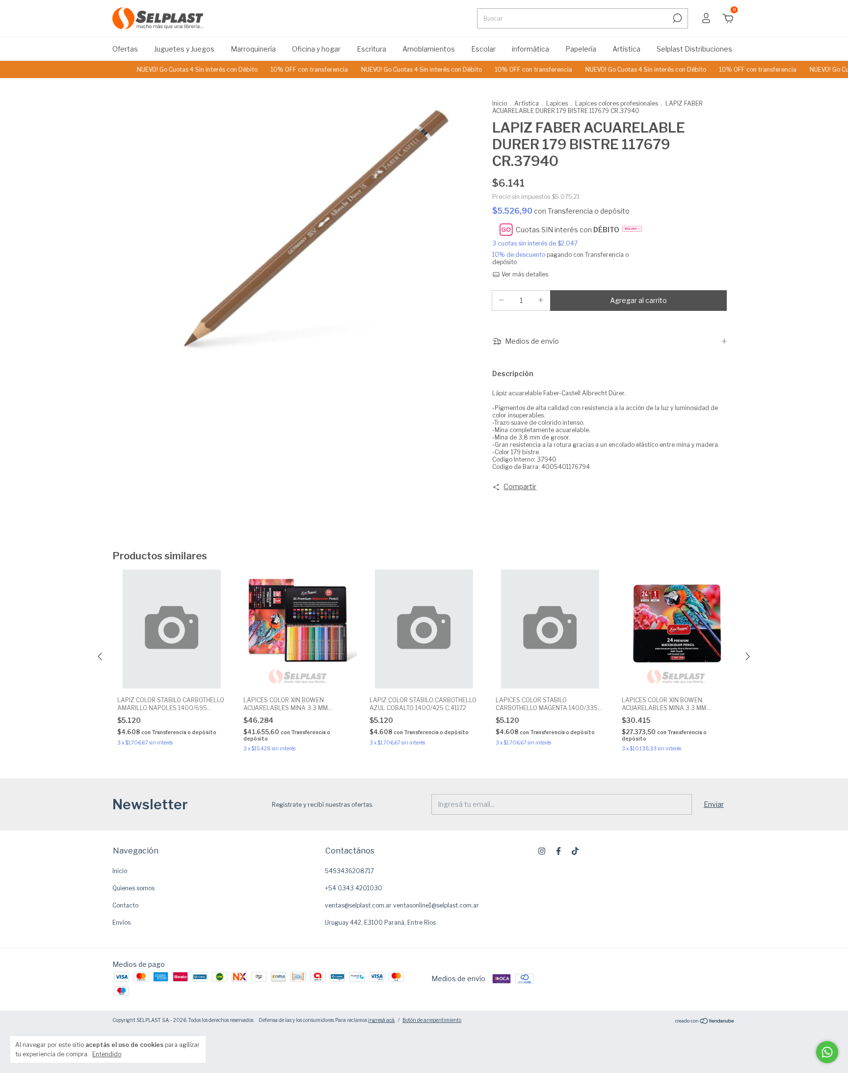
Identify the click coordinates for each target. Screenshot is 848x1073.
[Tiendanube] (705, 1021)
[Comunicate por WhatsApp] (827, 1052)
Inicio (499, 103)
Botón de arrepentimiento (431, 1020)
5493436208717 (349, 871)
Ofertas (125, 49)
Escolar (483, 49)
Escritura (371, 49)
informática (530, 49)
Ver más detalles (524, 274)
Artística (626, 49)
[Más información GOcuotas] (632, 230)
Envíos (121, 922)
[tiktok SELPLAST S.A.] (575, 851)
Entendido (106, 1054)
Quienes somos (133, 888)
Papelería (580, 49)
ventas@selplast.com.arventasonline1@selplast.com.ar (402, 905)
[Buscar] (676, 18)
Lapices (557, 103)
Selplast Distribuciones (694, 49)
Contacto (125, 905)
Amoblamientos (428, 49)
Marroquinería (253, 49)
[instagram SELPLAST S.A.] (542, 851)
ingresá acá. (381, 1020)
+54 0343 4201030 (353, 888)
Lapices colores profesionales (616, 103)
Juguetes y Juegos (184, 49)
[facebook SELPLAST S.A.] (558, 851)
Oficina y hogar (316, 49)
